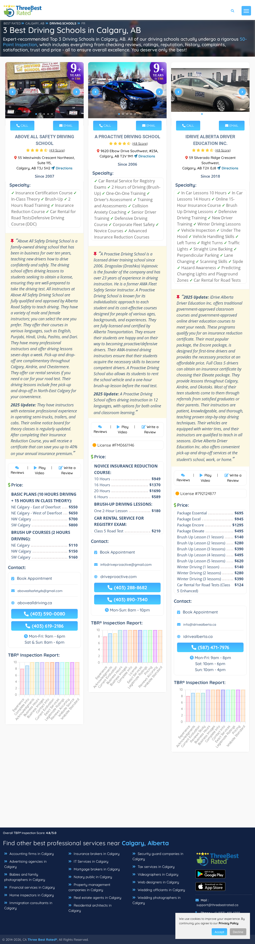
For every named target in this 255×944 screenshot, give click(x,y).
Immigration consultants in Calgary (28, 905)
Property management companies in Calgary (89, 887)
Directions (63, 168)
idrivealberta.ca (198, 636)
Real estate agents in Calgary (97, 897)
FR (83, 23)
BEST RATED (12, 23)
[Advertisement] (127, 792)
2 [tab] (40, 114)
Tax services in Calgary (156, 866)
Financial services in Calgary (31, 887)
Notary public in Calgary (92, 877)
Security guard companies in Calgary (157, 856)
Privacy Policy (228, 923)
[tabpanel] (44, 94)
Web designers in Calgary (158, 882)
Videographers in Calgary (157, 874)
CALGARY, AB (34, 23)
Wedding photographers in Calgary (156, 900)
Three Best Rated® (42, 940)
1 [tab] (36, 114)
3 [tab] (44, 114)
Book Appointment (34, 578)
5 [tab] (52, 114)
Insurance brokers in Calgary (96, 853)
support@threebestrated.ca (217, 905)
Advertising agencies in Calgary (25, 864)
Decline (238, 932)
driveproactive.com (118, 576)
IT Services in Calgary (90, 861)
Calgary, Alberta (145, 843)
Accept (219, 932)
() (57, 150)
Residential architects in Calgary (90, 908)
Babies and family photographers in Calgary (24, 877)
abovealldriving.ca (34, 602)
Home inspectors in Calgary (31, 895)
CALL (24, 125)
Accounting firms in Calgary (31, 853)
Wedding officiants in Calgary (161, 890)
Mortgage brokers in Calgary (96, 869)
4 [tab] (48, 114)
